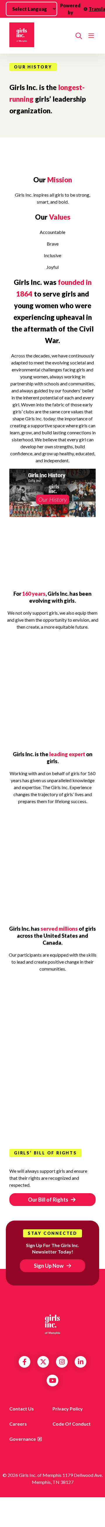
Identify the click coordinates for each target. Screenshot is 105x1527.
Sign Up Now (49, 1265)
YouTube (52, 1380)
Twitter (43, 1361)
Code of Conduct (71, 1424)
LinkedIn (80, 1361)
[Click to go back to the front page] (40, 35)
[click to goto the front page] (52, 1324)
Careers (18, 1424)
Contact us (21, 1408)
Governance (22, 1439)
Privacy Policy (67, 1408)
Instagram (61, 1361)
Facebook (24, 1361)
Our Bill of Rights (48, 1199)
